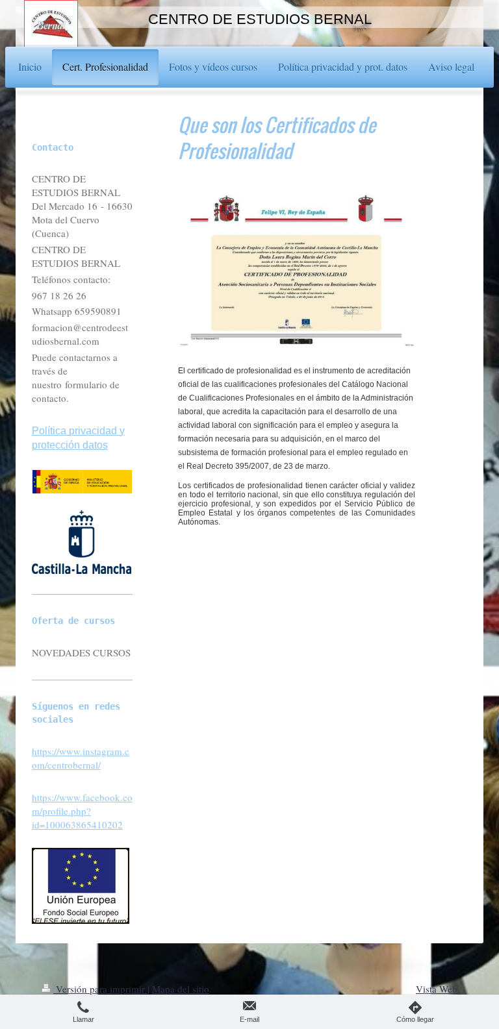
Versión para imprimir (100, 988)
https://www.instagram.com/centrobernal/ (80, 758)
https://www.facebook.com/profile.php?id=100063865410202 (82, 811)
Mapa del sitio (180, 988)
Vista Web (436, 988)
